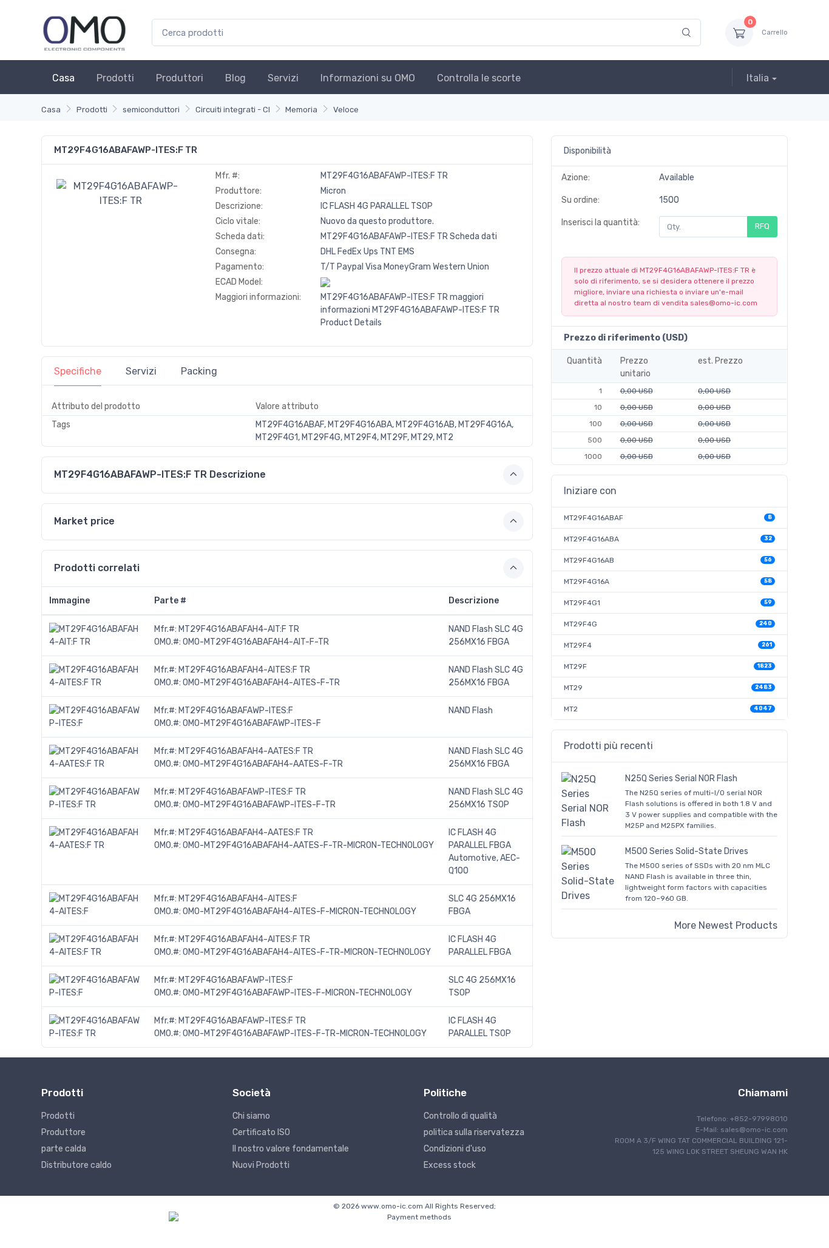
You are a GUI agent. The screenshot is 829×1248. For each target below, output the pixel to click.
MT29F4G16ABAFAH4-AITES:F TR (244, 670)
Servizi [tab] (141, 371)
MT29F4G (580, 624)
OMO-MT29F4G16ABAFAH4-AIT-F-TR (256, 642)
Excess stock (450, 1165)
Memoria (301, 109)
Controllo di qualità (460, 1116)
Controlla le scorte (479, 78)
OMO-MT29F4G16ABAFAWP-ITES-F (252, 723)
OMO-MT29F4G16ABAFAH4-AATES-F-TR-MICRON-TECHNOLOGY (308, 845)
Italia (757, 78)
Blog (235, 78)
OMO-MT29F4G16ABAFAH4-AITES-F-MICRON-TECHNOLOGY (299, 911)
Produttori (179, 78)
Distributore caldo (76, 1165)
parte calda (63, 1149)
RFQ (762, 226)
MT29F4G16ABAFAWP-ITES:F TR (242, 792)
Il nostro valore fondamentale (290, 1149)
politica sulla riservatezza (474, 1132)
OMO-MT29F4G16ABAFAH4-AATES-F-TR (263, 764)
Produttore (63, 1132)
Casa (63, 78)
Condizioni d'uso (455, 1149)
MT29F (575, 666)
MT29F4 (578, 645)
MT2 (571, 709)
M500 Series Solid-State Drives (686, 851)
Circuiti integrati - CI (232, 109)
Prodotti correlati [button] (97, 568)
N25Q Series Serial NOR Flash (681, 778)
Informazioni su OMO (367, 78)
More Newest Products (725, 925)
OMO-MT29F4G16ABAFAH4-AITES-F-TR (261, 682)
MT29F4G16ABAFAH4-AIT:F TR (238, 629)
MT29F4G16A (586, 581)
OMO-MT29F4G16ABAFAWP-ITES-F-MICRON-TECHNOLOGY (297, 993)
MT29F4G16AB (589, 560)
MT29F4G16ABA (591, 539)
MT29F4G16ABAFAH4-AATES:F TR (245, 751)
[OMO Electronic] (84, 32)
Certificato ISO (261, 1132)
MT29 (573, 687)
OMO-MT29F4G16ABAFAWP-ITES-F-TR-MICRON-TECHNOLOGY (305, 1033)
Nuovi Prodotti (260, 1165)
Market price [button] (84, 521)
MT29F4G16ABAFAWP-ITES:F (235, 710)
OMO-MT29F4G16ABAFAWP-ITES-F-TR (259, 804)
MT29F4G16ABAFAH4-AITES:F (237, 899)
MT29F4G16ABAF (593, 518)
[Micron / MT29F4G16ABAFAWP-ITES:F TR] (121, 192)
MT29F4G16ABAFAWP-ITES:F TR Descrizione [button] (160, 474)
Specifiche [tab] (77, 371)
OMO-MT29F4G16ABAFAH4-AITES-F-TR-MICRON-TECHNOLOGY (307, 952)
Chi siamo (251, 1116)
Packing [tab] (199, 371)
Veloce (346, 109)
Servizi (283, 78)
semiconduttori (151, 109)
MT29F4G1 (582, 603)
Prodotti (115, 78)
